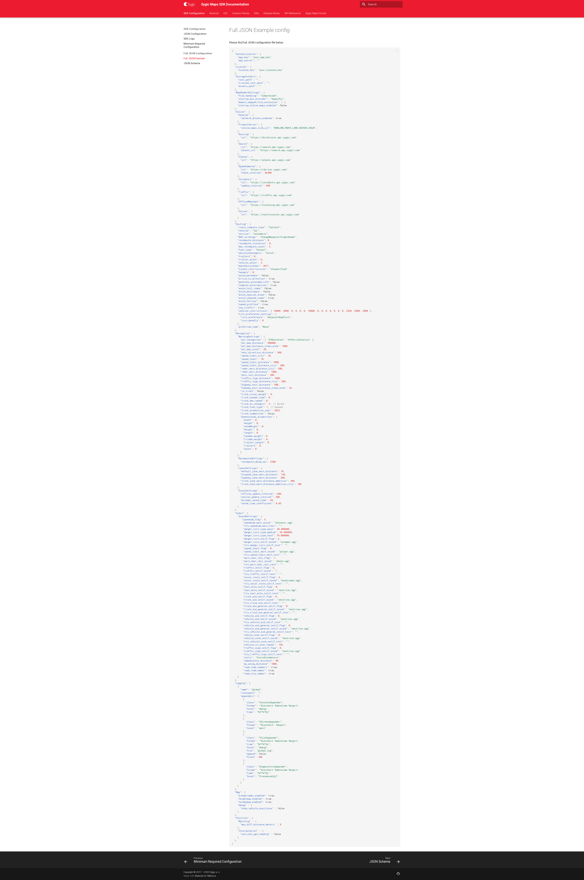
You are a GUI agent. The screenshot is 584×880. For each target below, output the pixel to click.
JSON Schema (192, 63)
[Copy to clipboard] (397, 51)
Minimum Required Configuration (194, 45)
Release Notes (272, 13)
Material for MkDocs (205, 876)
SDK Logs (189, 38)
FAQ (256, 13)
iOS (225, 13)
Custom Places (240, 13)
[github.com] (398, 874)
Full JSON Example (194, 58)
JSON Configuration (195, 33)
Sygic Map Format (316, 13)
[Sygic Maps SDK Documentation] (189, 4)
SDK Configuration (194, 13)
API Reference (293, 13)
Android (214, 13)
